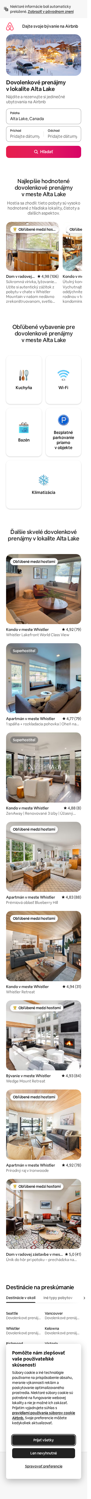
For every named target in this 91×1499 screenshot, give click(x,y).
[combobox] (43, 119)
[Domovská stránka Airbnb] (10, 26)
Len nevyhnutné (43, 1453)
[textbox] (24, 136)
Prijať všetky (43, 1440)
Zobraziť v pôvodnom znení (51, 11)
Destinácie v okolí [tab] (20, 1298)
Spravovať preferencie (43, 1466)
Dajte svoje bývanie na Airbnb (50, 26)
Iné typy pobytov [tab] (58, 1298)
